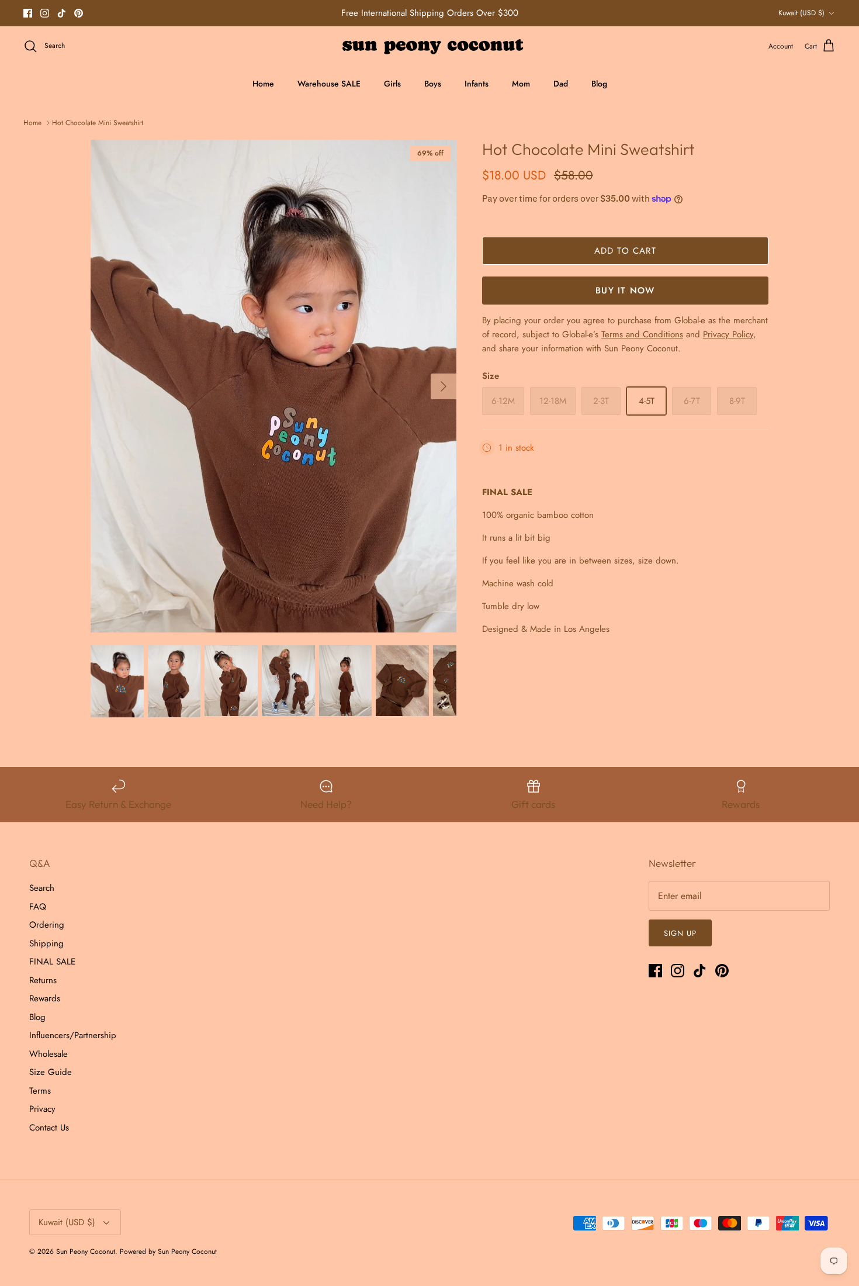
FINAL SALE (52, 961)
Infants (477, 83)
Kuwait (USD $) (801, 13)
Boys (432, 83)
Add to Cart (625, 250)
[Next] (443, 386)
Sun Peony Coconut (85, 1251)
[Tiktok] (61, 13)
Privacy (42, 1108)
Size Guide (50, 1072)
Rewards (44, 998)
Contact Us (49, 1127)
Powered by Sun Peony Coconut (168, 1251)
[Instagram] (44, 13)
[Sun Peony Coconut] (429, 46)
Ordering (46, 924)
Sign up (680, 933)
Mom (521, 83)
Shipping (46, 943)
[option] (273, 386)
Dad (560, 83)
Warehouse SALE (329, 83)
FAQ (37, 906)
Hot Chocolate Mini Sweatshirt (97, 122)
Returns (43, 980)
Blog (599, 83)
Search (41, 887)
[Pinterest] (78, 13)
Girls (392, 83)
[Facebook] (27, 13)
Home (263, 83)
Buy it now (624, 290)
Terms (40, 1090)
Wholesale (48, 1054)
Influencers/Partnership (72, 1035)
